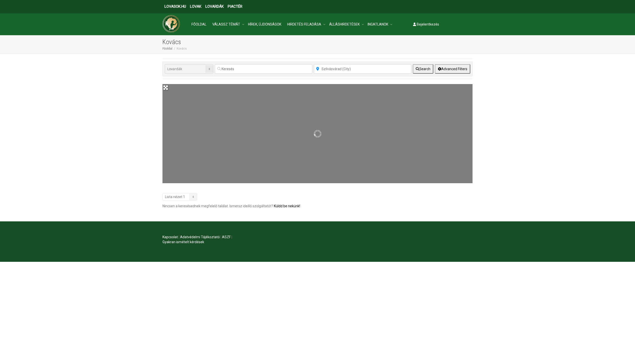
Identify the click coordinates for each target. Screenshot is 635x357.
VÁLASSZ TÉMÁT (226, 24)
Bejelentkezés (427, 24)
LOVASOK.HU (175, 6)
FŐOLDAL (198, 24)
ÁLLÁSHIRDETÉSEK (344, 24)
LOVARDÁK (214, 6)
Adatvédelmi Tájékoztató (200, 237)
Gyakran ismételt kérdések (183, 242)
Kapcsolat (170, 237)
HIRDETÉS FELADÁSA (304, 24)
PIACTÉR (235, 6)
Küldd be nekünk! (287, 206)
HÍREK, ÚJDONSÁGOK (264, 24)
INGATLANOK (378, 24)
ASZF (226, 237)
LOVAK (195, 6)
